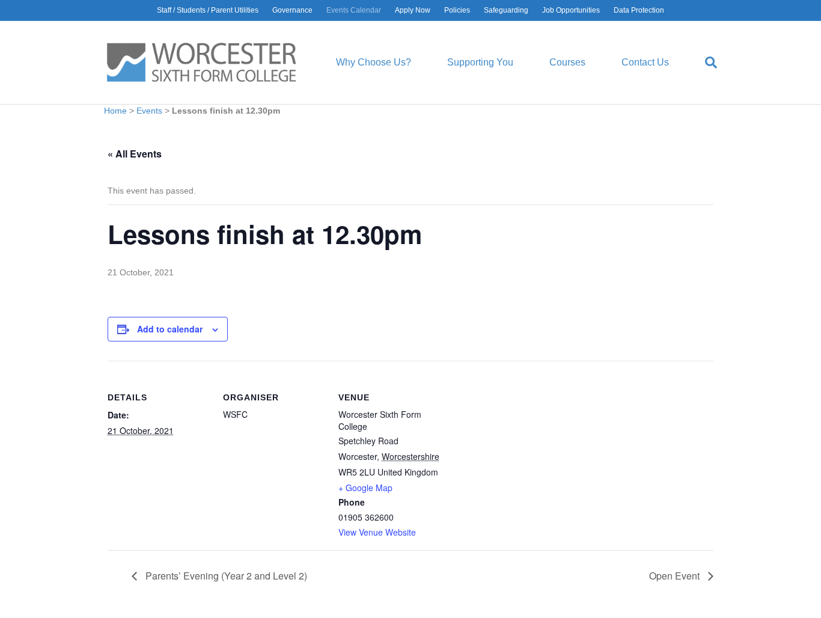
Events (149, 110)
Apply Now (412, 10)
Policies (457, 10)
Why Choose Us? (373, 62)
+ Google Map (365, 488)
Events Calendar (353, 10)
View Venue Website (377, 532)
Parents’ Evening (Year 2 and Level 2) (225, 576)
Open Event (675, 576)
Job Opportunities (571, 10)
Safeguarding (506, 10)
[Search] (702, 62)
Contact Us (645, 62)
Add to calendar (170, 329)
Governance (292, 10)
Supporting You (480, 62)
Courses (567, 62)
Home (115, 110)
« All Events (135, 154)
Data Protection (639, 10)
